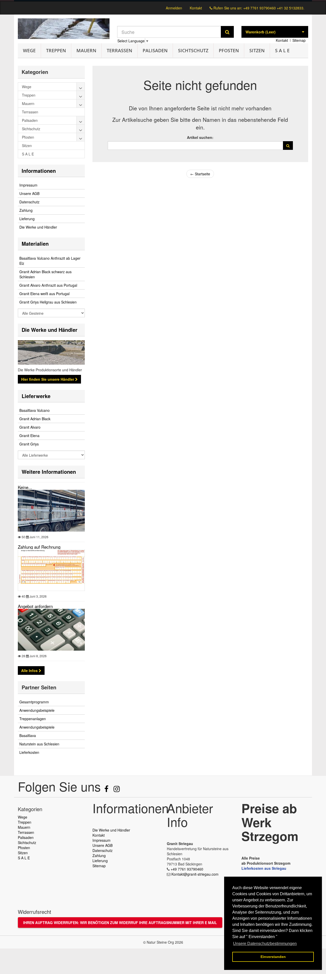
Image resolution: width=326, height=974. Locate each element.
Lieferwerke (36, 396)
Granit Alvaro (29, 427)
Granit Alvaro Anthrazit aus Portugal (48, 285)
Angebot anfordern (35, 606)
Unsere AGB (29, 193)
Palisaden (155, 50)
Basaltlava (27, 735)
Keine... (25, 487)
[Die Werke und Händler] (51, 352)
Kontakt (196, 7)
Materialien (35, 243)
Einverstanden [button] (273, 957)
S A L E (282, 50)
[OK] (288, 145)
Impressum (28, 185)
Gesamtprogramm (34, 701)
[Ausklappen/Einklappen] (81, 86)
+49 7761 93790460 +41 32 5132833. (273, 7)
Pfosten (229, 50)
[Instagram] (116, 790)
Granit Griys (29, 443)
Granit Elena (29, 435)
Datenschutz (29, 201)
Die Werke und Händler (38, 227)
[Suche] (227, 32)
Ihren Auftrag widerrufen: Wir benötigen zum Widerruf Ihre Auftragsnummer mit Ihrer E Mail (120, 922)
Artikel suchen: (200, 137)
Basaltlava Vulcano (34, 410)
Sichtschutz (193, 50)
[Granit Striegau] (64, 28)
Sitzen (257, 50)
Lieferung (27, 218)
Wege (29, 50)
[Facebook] (107, 790)
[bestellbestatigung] (163, 0)
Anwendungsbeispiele (37, 710)
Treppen (56, 50)
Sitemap (299, 40)
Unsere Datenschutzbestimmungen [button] (265, 943)
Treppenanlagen (32, 718)
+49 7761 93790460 (187, 869)
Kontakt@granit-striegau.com (195, 874)
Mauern (86, 50)
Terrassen (119, 50)
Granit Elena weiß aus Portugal (44, 293)
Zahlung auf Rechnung (39, 547)
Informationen (39, 170)
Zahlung (26, 210)
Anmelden (174, 7)
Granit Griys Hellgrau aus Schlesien (48, 302)
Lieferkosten (29, 752)
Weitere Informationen (49, 471)
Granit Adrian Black (34, 418)
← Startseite (200, 173)
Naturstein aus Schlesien (39, 743)
